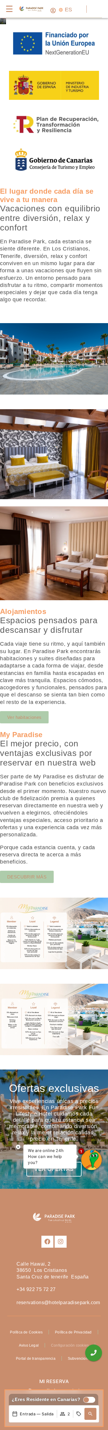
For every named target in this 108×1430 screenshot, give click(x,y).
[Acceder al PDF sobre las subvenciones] (54, 101)
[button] (91, 1414)
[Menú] (9, 9)
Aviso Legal (29, 1345)
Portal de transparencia (36, 1358)
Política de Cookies (26, 1332)
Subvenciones (80, 1358)
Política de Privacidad (73, 1332)
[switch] (87, 1400)
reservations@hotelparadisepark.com (58, 1302)
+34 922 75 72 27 (36, 1289)
